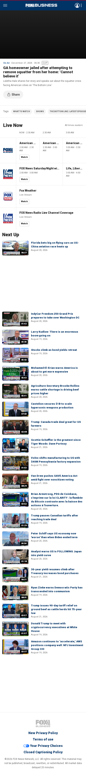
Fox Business (41, 5)
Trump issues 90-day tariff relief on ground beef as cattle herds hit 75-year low (56, 609)
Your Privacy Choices (46, 746)
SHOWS (40, 111)
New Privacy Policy (43, 733)
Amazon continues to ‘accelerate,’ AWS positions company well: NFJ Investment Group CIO (57, 645)
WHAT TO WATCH (21, 111)
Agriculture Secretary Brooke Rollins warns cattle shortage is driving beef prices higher (55, 389)
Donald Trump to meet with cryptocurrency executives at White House (54, 627)
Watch (24, 157)
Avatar (77, 5)
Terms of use (43, 739)
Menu (5, 5)
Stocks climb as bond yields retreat (54, 349)
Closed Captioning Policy (43, 752)
